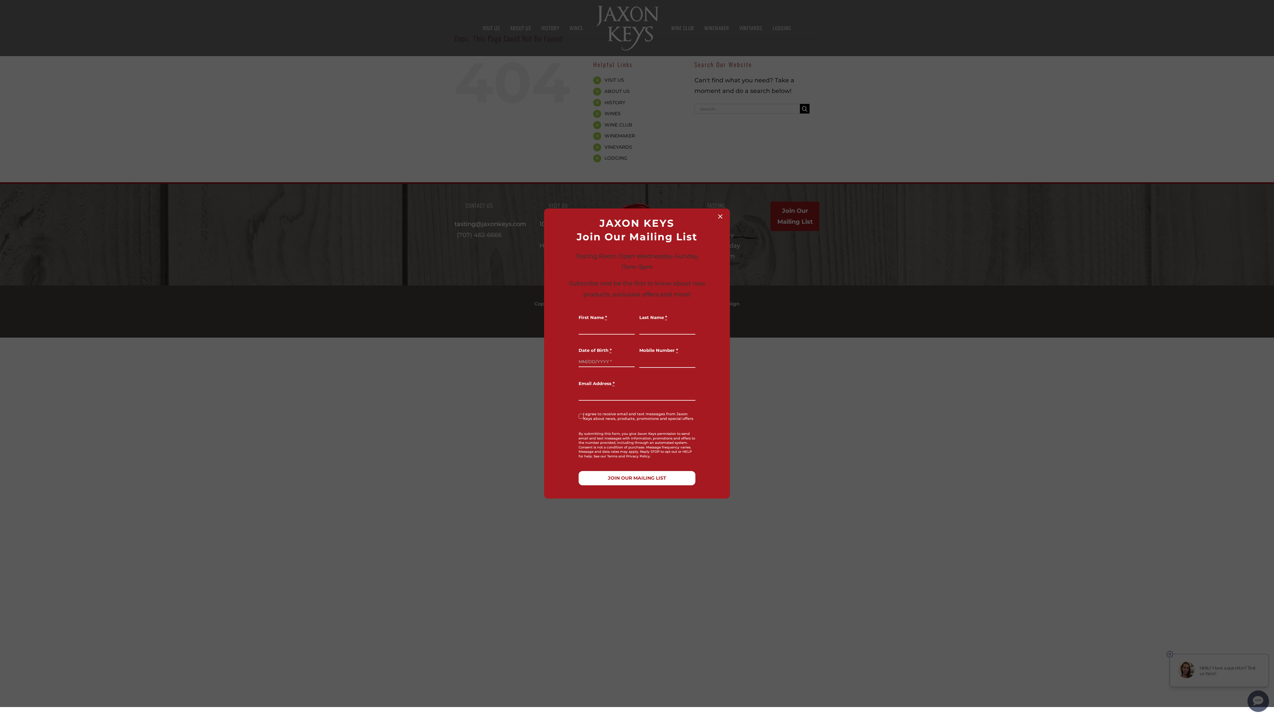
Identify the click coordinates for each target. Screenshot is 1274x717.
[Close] (720, 216)
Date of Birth (595, 350)
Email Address (597, 383)
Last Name (653, 317)
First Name (593, 317)
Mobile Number (658, 350)
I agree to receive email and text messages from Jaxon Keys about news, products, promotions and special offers (638, 416)
